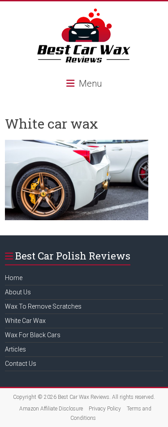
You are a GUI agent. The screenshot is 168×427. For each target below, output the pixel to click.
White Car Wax (25, 320)
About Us (18, 292)
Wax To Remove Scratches (43, 306)
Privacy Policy (105, 409)
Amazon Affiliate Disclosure (51, 409)
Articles (15, 349)
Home (13, 277)
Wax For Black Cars (32, 335)
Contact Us (20, 363)
